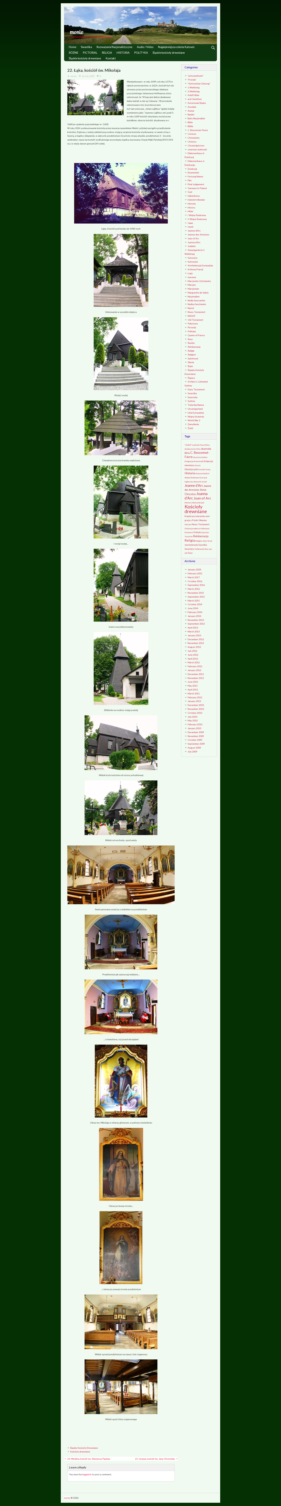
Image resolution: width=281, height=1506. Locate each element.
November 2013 (196, 620)
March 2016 (194, 588)
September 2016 (196, 585)
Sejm (205, 541)
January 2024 (194, 569)
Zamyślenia (193, 424)
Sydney (191, 401)
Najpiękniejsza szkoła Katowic (176, 47)
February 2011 (195, 697)
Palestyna (193, 323)
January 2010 (194, 728)
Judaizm (192, 246)
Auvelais (192, 106)
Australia (206, 448)
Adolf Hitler (193, 95)
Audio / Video (145, 47)
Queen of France (196, 335)
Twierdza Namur (196, 404)
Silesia (191, 362)
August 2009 (194, 747)
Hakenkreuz (194, 195)
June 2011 (193, 681)
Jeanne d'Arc (194, 230)
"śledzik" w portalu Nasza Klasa (197, 445)
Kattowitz (193, 261)
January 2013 (194, 635)
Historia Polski (201, 473)
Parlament (189, 532)
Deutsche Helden (200, 457)
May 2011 (193, 685)
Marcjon (192, 284)
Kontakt (111, 58)
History (191, 207)
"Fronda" (192, 79)
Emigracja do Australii (194, 461)
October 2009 (195, 739)
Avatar (191, 110)
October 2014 (195, 604)
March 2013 (194, 631)
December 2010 (196, 705)
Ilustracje (203, 478)
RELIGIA (107, 52)
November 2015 (196, 592)
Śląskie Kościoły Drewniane (84, 1447)
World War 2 (194, 420)
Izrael (190, 226)
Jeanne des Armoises (198, 234)
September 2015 (196, 596)
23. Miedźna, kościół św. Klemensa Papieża (88, 1458)
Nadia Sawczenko (196, 300)
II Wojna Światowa (197, 219)
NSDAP (191, 315)
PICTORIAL (90, 52)
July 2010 (192, 716)
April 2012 (193, 658)
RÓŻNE (73, 52)
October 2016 (195, 581)
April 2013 (193, 627)
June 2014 (193, 608)
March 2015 (194, 600)
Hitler (190, 211)
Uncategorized (195, 408)
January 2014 (194, 616)
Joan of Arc (193, 238)
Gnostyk (201, 469)
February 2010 (195, 724)
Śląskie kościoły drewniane (169, 52)
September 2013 (196, 623)
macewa (192, 277)
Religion (192, 354)
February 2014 (195, 612)
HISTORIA (123, 52)
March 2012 (194, 662)
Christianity (194, 137)
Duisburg (192, 168)
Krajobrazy (190, 516)
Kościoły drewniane (80, 1451)
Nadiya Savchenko (197, 304)
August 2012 (194, 647)
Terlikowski (199, 549)
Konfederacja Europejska (200, 265)
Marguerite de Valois (198, 292)
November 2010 (196, 709)
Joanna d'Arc (194, 242)
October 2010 (195, 712)
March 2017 (194, 577)
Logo (190, 273)
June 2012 (193, 654)
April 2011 (193, 689)
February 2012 (195, 666)
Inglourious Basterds (193, 482)
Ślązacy (191, 377)
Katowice (192, 257)
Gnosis (197, 465)
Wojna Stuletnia (196, 416)
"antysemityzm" (195, 75)
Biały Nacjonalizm (196, 118)
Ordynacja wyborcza (193, 528)
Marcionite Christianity (199, 281)
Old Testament (195, 319)
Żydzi (190, 428)
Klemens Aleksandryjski (194, 503)
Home (72, 47)
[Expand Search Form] (213, 48)
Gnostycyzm (191, 469)
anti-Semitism (195, 99)
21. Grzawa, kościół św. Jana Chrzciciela (155, 1458)
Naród (191, 308)
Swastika (86, 47)
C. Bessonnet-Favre (198, 130)
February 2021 (195, 573)
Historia (192, 203)
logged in (87, 1474)
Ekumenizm (193, 172)
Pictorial (192, 327)
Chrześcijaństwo (196, 145)
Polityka (192, 331)
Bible (190, 122)
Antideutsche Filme (193, 449)
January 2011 (194, 701)
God (190, 192)
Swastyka (192, 397)
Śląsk (190, 366)
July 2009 (192, 751)
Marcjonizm (193, 288)
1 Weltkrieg (194, 87)
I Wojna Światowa (197, 215)
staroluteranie (191, 545)
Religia (191, 350)
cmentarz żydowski (197, 149)
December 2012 (196, 639)
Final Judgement (196, 184)
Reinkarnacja (194, 346)
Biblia (190, 126)
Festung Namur (195, 176)
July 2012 (192, 650)
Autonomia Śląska (197, 103)
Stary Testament (196, 389)
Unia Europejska (196, 412)
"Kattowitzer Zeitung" (199, 83)
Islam (190, 223)
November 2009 (196, 736)
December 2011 (196, 674)
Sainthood (193, 358)
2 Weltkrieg (194, 91)
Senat (209, 541)
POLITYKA (141, 52)
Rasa (190, 339)
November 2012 (196, 643)
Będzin (191, 114)
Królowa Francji (195, 269)
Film (190, 180)
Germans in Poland (197, 188)
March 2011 (194, 693)
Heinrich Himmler (196, 199)
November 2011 (196, 678)
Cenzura (192, 133)
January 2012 (194, 670)
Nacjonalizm (194, 296)
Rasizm (191, 342)
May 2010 (193, 720)
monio (76, 31)
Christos (192, 141)
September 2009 (196, 743)
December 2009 (196, 732)
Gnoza (207, 469)
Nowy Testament (196, 312)
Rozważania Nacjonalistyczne (114, 47)
